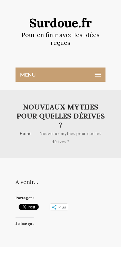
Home (26, 133)
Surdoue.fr (60, 23)
